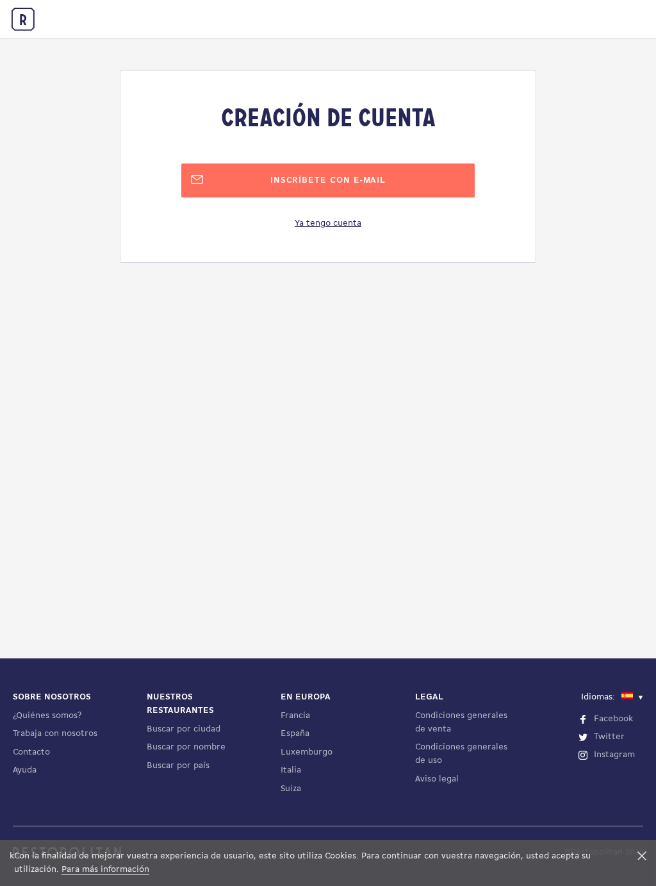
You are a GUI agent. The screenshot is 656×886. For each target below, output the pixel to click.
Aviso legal (437, 779)
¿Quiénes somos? (47, 716)
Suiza (291, 789)
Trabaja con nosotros (55, 734)
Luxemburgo (306, 752)
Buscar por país (178, 766)
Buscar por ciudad (183, 729)
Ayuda (25, 770)
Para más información (105, 869)
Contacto (31, 752)
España (295, 734)
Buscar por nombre (186, 747)
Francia (295, 716)
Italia (291, 770)
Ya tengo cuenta (328, 223)
